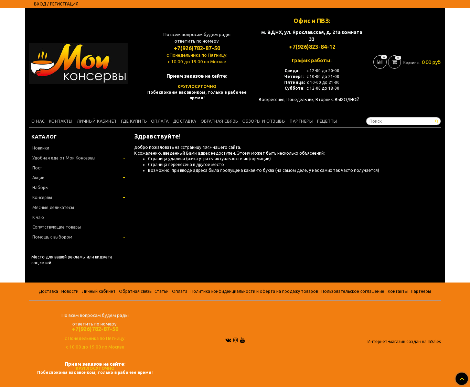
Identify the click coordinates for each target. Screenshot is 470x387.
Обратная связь (219, 121)
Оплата (160, 121)
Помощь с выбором (52, 237)
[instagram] (235, 340)
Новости (69, 291)
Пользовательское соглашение (352, 291)
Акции (38, 177)
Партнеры (301, 121)
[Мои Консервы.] (78, 62)
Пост (37, 168)
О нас (38, 121)
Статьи (161, 291)
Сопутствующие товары (56, 227)
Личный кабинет (97, 121)
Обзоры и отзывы (264, 121)
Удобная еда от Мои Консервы (63, 158)
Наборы (40, 187)
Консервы (42, 197)
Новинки (40, 148)
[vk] (228, 340)
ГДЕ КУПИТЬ (134, 121)
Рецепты (327, 121)
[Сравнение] (380, 61)
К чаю (38, 217)
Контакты (61, 121)
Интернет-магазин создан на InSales (404, 342)
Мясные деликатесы (53, 207)
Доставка (184, 121)
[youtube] (242, 340)
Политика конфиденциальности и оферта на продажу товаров (254, 291)
